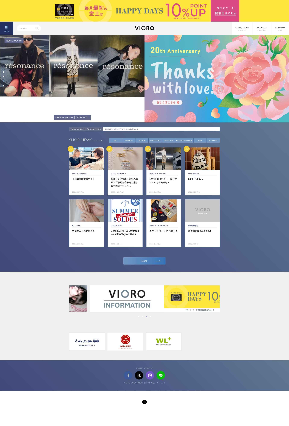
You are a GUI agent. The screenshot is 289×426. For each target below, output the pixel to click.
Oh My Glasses (79, 173)
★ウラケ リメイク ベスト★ (163, 231)
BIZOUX (76, 225)
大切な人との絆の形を (83, 231)
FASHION (129, 140)
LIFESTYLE (168, 140)
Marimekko (193, 173)
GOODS (142, 140)
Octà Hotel (116, 225)
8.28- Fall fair (195, 179)
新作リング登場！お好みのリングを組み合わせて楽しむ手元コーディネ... (124, 182)
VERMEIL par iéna (157, 173)
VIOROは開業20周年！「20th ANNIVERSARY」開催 (130, 129)
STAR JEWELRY (118, 173)
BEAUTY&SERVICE (184, 140)
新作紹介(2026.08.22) (199, 231)
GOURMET (213, 140)
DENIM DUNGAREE (158, 225)
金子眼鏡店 (193, 225)
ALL (115, 140)
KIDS (200, 140)
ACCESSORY (155, 140)
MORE (144, 261)
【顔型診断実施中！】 (83, 179)
